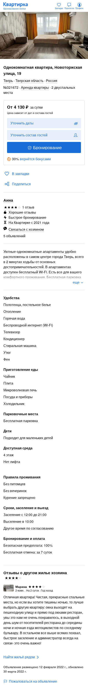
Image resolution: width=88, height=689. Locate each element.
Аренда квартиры (35, 87)
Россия (51, 80)
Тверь (8, 80)
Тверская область (29, 80)
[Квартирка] (17, 6)
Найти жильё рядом (19, 656)
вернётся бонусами (35, 158)
